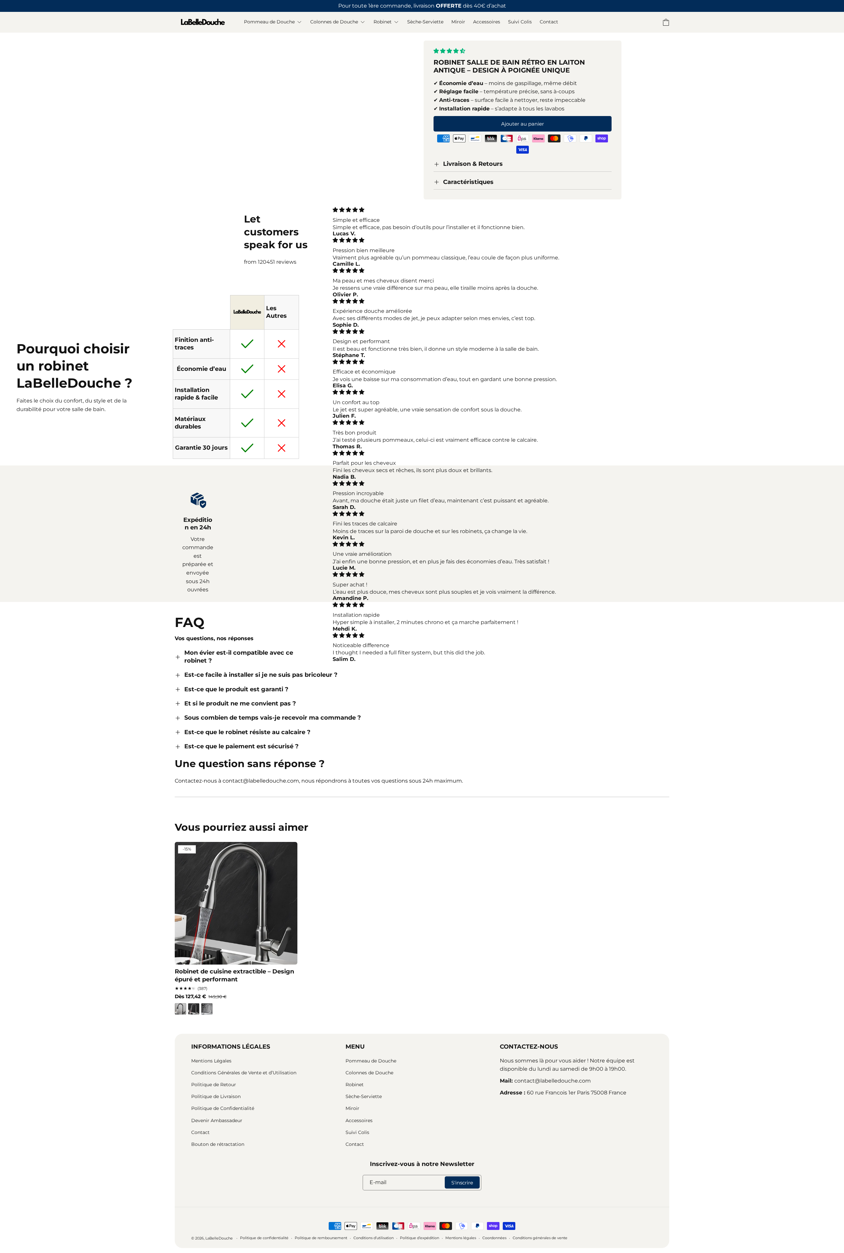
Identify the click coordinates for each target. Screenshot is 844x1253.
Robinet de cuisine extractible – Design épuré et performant (234, 975)
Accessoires (359, 1120)
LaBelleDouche (219, 1238)
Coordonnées (494, 1238)
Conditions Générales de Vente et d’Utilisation (243, 1073)
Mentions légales (460, 1238)
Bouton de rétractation (217, 1144)
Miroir (352, 1108)
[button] (450, 51)
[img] (458, 210)
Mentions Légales (211, 1061)
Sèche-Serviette (364, 1096)
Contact (200, 1132)
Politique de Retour (213, 1085)
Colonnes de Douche (369, 1073)
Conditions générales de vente (540, 1238)
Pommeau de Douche (371, 1061)
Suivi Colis (357, 1132)
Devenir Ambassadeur (216, 1120)
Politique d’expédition (419, 1238)
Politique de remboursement (321, 1238)
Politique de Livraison (216, 1096)
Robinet (355, 1085)
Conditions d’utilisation (373, 1238)
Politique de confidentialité (264, 1238)
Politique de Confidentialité (222, 1108)
